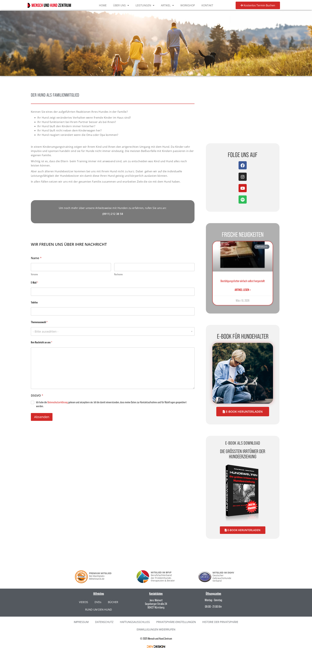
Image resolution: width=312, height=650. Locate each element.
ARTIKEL (166, 5)
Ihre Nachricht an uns (41, 342)
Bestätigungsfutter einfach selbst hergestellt (243, 281)
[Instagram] (243, 177)
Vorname (34, 274)
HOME (103, 5)
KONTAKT (207, 5)
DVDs (98, 602)
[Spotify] (243, 199)
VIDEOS (83, 602)
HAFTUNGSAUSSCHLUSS (135, 622)
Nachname (118, 274)
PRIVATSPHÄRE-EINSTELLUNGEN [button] (176, 622)
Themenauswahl (39, 322)
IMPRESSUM (81, 622)
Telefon (34, 302)
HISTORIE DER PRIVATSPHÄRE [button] (220, 622)
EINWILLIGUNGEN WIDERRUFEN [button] (156, 629)
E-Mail (34, 282)
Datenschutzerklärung (57, 402)
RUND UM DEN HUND (98, 609)
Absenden (41, 417)
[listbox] (113, 331)
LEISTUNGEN (143, 5)
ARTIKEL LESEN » (243, 290)
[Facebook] (243, 165)
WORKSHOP (187, 5)
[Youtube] (243, 188)
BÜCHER (113, 602)
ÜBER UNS (119, 5)
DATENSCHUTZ (104, 622)
